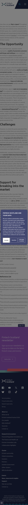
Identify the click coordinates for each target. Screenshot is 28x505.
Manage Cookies (21, 240)
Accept (6, 240)
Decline (14, 240)
